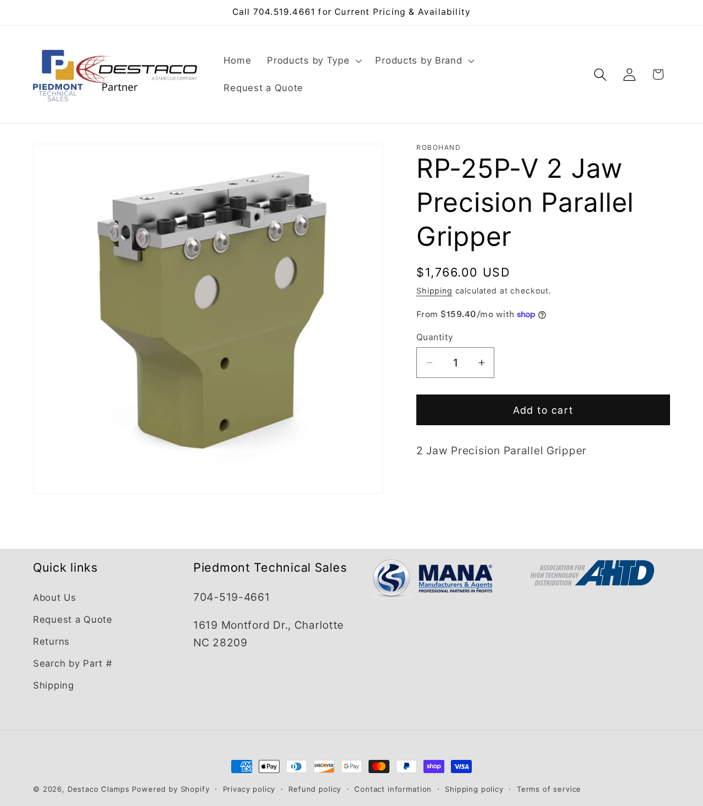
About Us (54, 597)
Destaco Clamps (99, 789)
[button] (313, 61)
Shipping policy (474, 789)
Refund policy (314, 789)
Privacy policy (249, 789)
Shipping (434, 290)
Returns (51, 641)
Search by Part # (73, 663)
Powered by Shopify (170, 789)
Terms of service (549, 789)
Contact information (393, 789)
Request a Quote (73, 619)
